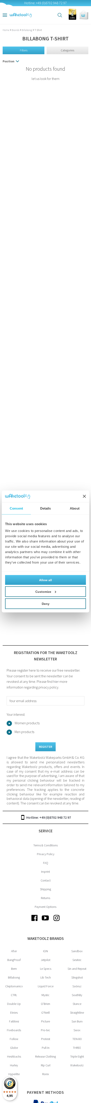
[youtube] (45, 921)
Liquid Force (45, 986)
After (14, 951)
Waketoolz (77, 1065)
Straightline (77, 1013)
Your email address (22, 701)
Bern (14, 969)
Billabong (27, 30)
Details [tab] (45, 508)
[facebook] (34, 921)
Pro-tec (45, 1030)
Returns (45, 898)
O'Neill (45, 1013)
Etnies (14, 1013)
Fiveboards (14, 1030)
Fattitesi (14, 1021)
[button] (84, 15)
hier (56, 681)
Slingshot (77, 977)
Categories (67, 50)
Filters (23, 50)
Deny (45, 604)
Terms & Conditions (45, 845)
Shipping (45, 889)
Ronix (45, 1074)
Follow (14, 1039)
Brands (16, 30)
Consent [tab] (16, 508)
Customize (43, 591)
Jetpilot (45, 960)
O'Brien (45, 1004)
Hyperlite (14, 1074)
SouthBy (77, 995)
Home (6, 30)
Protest (45, 1039)
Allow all (45, 580)
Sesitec (77, 960)
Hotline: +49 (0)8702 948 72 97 (48, 817)
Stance (77, 1004)
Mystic (45, 995)
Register (45, 747)
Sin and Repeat (77, 969)
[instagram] (56, 921)
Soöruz (77, 986)
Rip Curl (45, 1065)
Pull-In (45, 1048)
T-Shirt (38, 30)
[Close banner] (84, 496)
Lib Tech (45, 977)
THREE (77, 1048)
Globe (14, 1048)
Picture (45, 1021)
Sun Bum (77, 1021)
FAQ (45, 863)
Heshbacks (14, 1056)
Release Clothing (45, 1056)
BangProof (14, 960)
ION (45, 951)
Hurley (14, 1065)
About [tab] (75, 508)
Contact (46, 880)
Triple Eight (77, 1056)
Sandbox (77, 951)
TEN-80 (77, 1039)
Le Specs (45, 969)
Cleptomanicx (14, 986)
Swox (77, 1030)
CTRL (14, 995)
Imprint (45, 872)
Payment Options (45, 907)
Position (8, 61)
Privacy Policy (45, 854)
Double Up (14, 1004)
